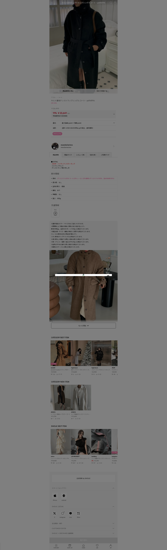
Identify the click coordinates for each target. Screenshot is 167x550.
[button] (83, 274)
